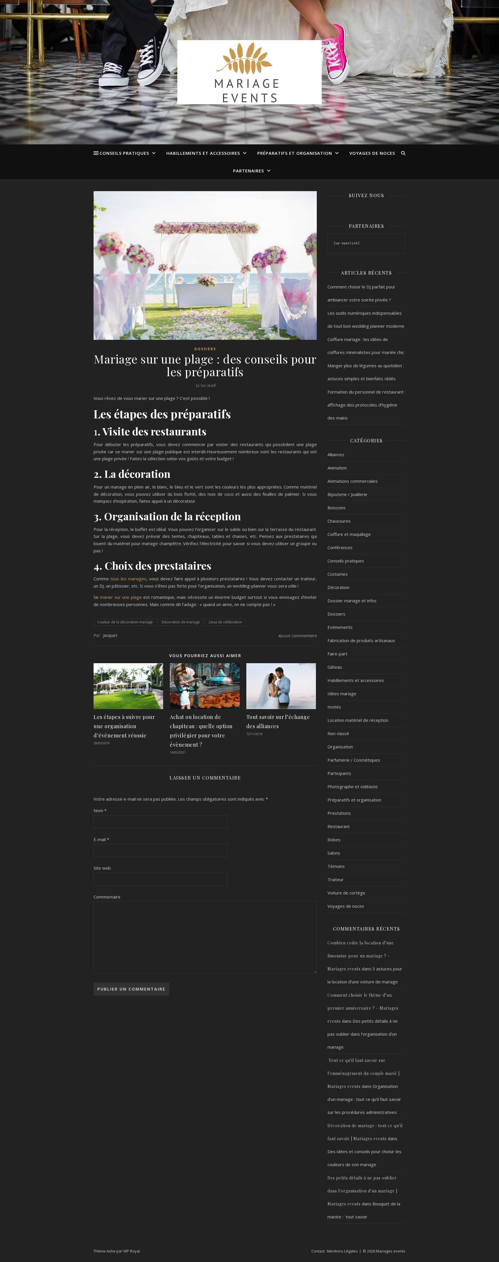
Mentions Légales (342, 1251)
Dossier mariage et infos (352, 600)
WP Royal (131, 1251)
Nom (100, 810)
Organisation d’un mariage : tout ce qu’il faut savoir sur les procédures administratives (364, 1099)
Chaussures (339, 521)
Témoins (336, 866)
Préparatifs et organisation (294, 153)
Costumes (337, 574)
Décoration (338, 587)
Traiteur (335, 879)
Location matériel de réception (357, 720)
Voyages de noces (372, 153)
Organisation (340, 747)
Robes (333, 839)
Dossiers (205, 348)
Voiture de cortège (346, 893)
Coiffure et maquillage (349, 534)
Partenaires (248, 171)
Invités (334, 707)
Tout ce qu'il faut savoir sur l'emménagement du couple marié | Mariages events (363, 1073)
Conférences (340, 547)
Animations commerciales (352, 481)
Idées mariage (341, 693)
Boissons (336, 507)
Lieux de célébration (225, 622)
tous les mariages (128, 578)
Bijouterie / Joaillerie (347, 494)
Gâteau (334, 667)
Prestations (339, 813)
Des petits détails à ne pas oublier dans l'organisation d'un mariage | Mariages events (362, 1191)
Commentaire (107, 897)
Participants (339, 773)
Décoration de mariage (181, 622)
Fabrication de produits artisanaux (361, 640)
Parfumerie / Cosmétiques (353, 760)
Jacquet (110, 635)
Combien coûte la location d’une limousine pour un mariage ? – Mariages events (360, 956)
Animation (337, 468)
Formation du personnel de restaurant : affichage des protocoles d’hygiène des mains (366, 405)
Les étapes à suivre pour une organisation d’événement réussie (124, 726)
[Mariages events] (249, 72)
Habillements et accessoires (203, 153)
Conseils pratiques (124, 153)
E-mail (101, 839)
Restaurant (338, 826)
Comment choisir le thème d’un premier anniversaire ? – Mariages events (363, 1008)
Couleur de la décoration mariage (125, 622)
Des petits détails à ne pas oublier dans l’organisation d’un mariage (362, 1034)
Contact (318, 1251)
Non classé (338, 733)
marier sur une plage (121, 597)
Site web (102, 868)
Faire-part (337, 654)
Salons (333, 853)
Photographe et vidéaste (352, 786)
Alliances (335, 454)
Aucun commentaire (297, 635)
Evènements (340, 627)
